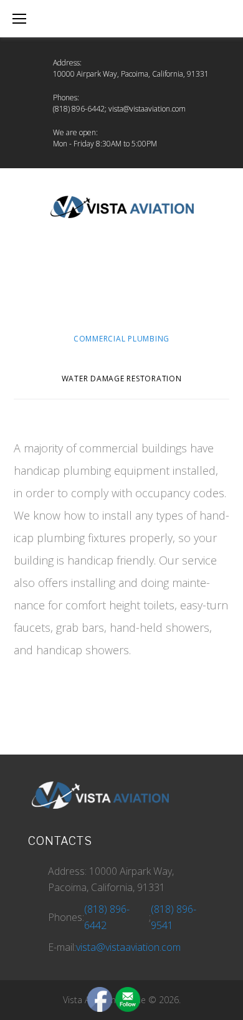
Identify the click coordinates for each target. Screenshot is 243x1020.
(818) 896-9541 (173, 917)
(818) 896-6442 (79, 108)
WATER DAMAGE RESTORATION (122, 378)
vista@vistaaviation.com (147, 108)
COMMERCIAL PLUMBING (121, 338)
